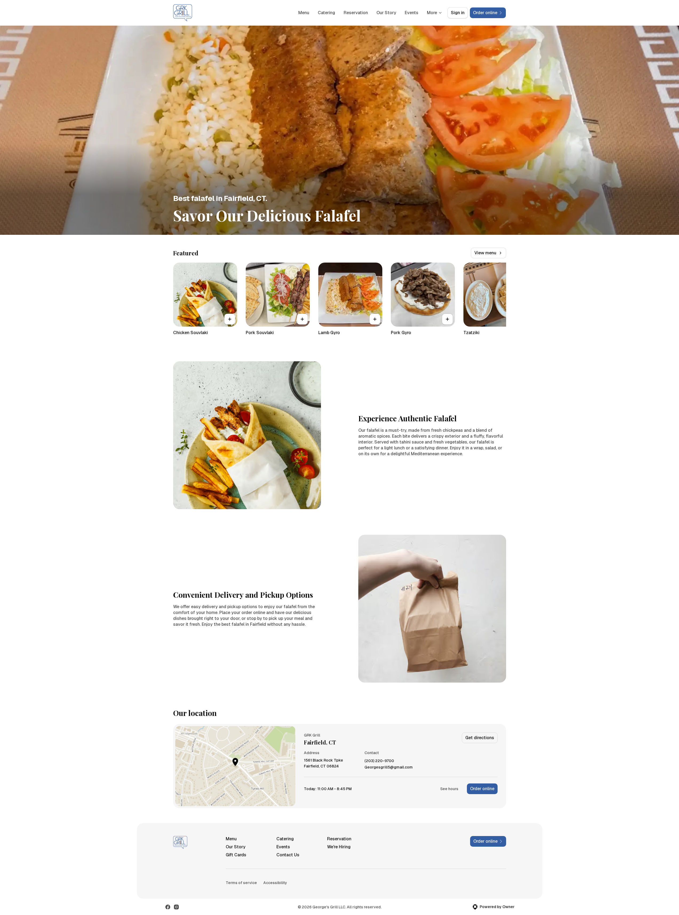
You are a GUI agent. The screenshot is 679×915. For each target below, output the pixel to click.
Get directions (479, 737)
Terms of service (241, 882)
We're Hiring (339, 847)
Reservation (356, 12)
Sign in (457, 12)
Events (411, 12)
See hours (449, 788)
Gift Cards (236, 855)
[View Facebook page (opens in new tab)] (168, 907)
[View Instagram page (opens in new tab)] (176, 907)
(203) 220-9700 (379, 760)
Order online (482, 788)
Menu (303, 12)
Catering (326, 12)
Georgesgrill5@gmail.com (388, 767)
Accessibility (275, 882)
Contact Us (287, 855)
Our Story (386, 12)
